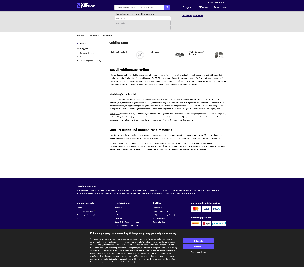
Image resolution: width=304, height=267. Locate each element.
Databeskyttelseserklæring (123, 262)
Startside (80, 35)
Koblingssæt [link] (83, 49)
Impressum (157, 208)
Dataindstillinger (160, 222)
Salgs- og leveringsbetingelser (166, 215)
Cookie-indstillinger (198, 252)
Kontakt (118, 208)
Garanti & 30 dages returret (127, 222)
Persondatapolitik (160, 211)
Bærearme (141, 190)
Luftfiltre (170, 193)
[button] (128, 55)
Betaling (118, 215)
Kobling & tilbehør (93, 35)
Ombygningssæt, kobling (90, 60)
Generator (146, 193)
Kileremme (190, 193)
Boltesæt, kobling (87, 53)
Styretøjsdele (119, 193)
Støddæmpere (213, 190)
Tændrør (179, 193)
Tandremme (199, 190)
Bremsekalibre (92, 193)
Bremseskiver (83, 190)
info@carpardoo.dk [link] (192, 15)
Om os (79, 208)
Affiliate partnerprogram (87, 215)
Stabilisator (153, 190)
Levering (118, 218)
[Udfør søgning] (167, 7)
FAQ (117, 211)
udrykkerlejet (170, 99)
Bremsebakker (128, 190)
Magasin (80, 218)
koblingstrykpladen (153, 99)
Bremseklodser (112, 190)
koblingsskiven (137, 99)
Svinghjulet (114, 113)
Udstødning (166, 190)
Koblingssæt (107, 35)
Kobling (80, 193)
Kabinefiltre (106, 193)
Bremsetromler (97, 190)
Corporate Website (85, 211)
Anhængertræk (133, 193)
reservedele (158, 75)
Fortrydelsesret (159, 218)
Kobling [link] (83, 43)
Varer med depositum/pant (126, 225)
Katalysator (159, 193)
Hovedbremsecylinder (182, 190)
